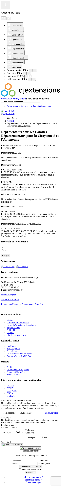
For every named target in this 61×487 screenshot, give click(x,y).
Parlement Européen (16, 372)
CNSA (10, 393)
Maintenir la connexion (32, 469)
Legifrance (11, 346)
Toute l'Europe (13, 374)
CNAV (10, 320)
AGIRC (10, 332)
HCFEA (10, 396)
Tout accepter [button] (9, 413)
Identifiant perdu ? (33, 480)
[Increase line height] (30, 76)
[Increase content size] (35, 70)
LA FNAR (12, 391)
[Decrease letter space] (29, 79)
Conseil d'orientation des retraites (21, 325)
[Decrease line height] (26, 76)
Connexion (30, 472)
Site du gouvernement (16, 335)
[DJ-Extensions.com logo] (30, 96)
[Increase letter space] (34, 79)
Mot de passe (44, 463)
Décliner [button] (19, 432)
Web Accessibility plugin (13, 98)
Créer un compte (33, 482)
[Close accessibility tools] (9, 18)
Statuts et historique (10, 299)
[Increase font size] (29, 73)
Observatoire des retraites (18, 322)
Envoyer (5, 255)
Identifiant (44, 460)
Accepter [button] (7, 432)
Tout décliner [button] (25, 413)
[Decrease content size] (30, 70)
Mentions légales (8, 294)
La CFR (10, 385)
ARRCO (11, 330)
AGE (9, 367)
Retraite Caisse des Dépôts (19, 356)
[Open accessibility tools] (5, 5)
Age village (12, 351)
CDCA (10, 388)
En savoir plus (51, 413)
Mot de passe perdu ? (33, 477)
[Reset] (3, 18)
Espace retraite (13, 327)
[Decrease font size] (25, 73)
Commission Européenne (18, 369)
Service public (13, 348)
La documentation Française (19, 353)
